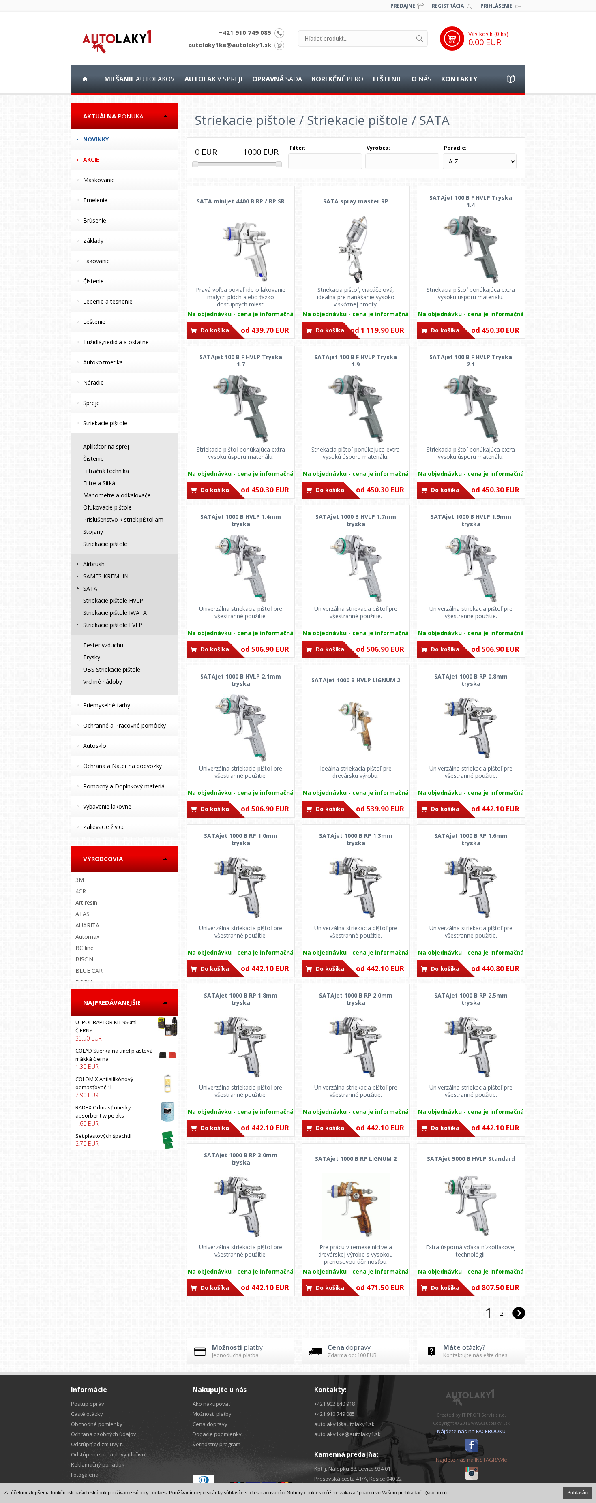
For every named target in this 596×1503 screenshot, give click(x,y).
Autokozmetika (103, 362)
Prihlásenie (496, 5)
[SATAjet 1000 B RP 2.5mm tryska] (471, 1047)
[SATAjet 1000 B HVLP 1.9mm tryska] (471, 568)
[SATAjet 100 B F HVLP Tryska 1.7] (240, 409)
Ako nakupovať (211, 1403)
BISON (84, 959)
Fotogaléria (85, 1474)
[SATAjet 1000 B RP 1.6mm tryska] (471, 887)
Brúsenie (94, 220)
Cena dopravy (210, 1424)
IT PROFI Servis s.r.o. (484, 1415)
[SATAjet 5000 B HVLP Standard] (471, 1206)
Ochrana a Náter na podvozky (122, 766)
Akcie (91, 159)
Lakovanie (96, 261)
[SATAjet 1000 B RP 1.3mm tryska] (355, 887)
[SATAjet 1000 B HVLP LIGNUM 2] (355, 728)
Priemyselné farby (106, 705)
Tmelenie (95, 200)
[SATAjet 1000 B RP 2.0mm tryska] (355, 1047)
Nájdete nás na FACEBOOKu (471, 1431)
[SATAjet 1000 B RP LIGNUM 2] (355, 1206)
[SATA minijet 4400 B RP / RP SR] (240, 249)
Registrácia (448, 5)
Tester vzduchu (103, 645)
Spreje (91, 403)
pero (337, 79)
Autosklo (94, 745)
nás (421, 79)
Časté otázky (87, 1413)
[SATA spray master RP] (355, 249)
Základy (93, 240)
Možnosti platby (212, 1413)
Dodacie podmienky (217, 1434)
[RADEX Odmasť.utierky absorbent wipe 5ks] (124, 1115)
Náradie (93, 382)
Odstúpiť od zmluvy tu (98, 1444)
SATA (90, 588)
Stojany (93, 531)
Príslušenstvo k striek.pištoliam (123, 519)
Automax (87, 936)
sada (277, 79)
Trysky (91, 657)
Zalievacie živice (104, 827)
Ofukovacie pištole (107, 507)
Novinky (96, 139)
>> (518, 1313)
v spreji (213, 79)
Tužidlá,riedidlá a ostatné (116, 342)
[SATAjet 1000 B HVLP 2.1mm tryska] (240, 728)
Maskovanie (99, 180)
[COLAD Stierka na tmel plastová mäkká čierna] (124, 1059)
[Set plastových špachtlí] (124, 1140)
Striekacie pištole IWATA (115, 613)
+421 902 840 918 (334, 1403)
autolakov (139, 79)
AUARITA (87, 925)
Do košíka (215, 330)
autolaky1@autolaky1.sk (344, 1424)
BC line (84, 948)
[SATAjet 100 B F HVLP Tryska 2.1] (471, 409)
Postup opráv (87, 1403)
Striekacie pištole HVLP (113, 600)
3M (79, 880)
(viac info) (436, 1493)
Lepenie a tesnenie (108, 301)
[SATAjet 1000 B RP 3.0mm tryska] (240, 1206)
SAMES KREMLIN (106, 576)
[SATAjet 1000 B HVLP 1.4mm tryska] (240, 568)
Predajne (402, 5)
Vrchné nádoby (102, 681)
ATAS (82, 914)
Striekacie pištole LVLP (112, 625)
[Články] (511, 79)
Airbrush (94, 564)
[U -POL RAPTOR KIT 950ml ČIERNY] (124, 1030)
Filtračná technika (106, 471)
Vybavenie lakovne (107, 806)
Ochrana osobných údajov (103, 1434)
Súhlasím (577, 1493)
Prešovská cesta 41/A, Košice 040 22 (358, 1478)
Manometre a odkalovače (117, 495)
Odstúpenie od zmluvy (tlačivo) (108, 1454)
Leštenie (94, 321)
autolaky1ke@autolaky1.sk (229, 45)
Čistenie (93, 281)
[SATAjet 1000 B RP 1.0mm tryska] (240, 887)
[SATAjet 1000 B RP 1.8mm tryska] (240, 1047)
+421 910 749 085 (245, 32)
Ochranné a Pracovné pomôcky (124, 725)
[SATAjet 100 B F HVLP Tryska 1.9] (355, 409)
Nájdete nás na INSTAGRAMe (471, 1459)
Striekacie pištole (105, 423)
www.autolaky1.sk (490, 1423)
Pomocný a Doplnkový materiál (124, 786)
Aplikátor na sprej (106, 446)
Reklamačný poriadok (97, 1464)
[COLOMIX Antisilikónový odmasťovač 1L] (124, 1087)
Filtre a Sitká (99, 483)
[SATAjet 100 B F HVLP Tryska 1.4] (471, 249)
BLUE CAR (89, 970)
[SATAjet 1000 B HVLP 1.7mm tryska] (355, 568)
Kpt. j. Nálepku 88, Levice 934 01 (352, 1468)
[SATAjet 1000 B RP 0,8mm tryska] (471, 728)
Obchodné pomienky (96, 1424)
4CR (80, 891)
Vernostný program (216, 1444)
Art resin (86, 902)
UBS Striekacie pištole (111, 669)
